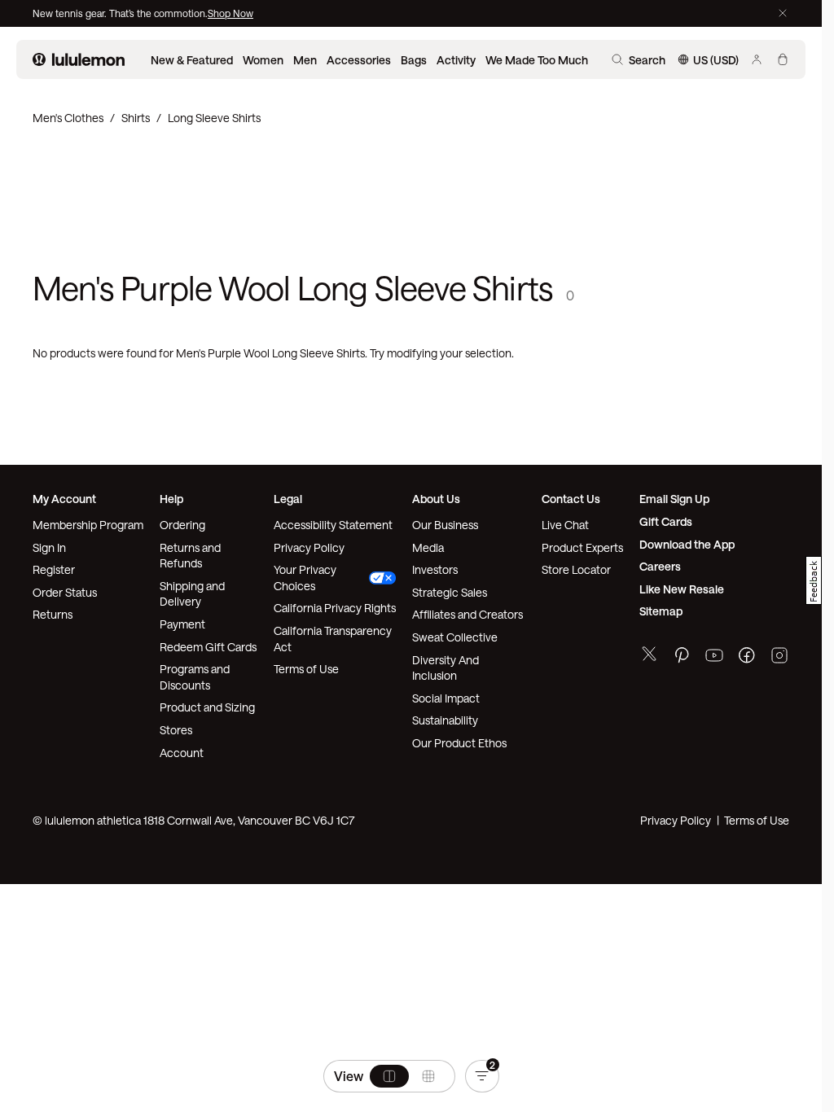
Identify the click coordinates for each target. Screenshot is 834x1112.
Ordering (182, 525)
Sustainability (445, 720)
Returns (52, 614)
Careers (660, 566)
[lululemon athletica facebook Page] (747, 657)
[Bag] (783, 59)
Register (54, 569)
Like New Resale (681, 589)
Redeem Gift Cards (208, 647)
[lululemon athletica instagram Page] (779, 657)
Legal (288, 499)
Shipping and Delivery (192, 594)
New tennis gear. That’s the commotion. (120, 13)
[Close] (783, 13)
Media (428, 547)
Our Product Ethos (459, 743)
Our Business (445, 525)
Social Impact (446, 698)
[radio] (389, 1076)
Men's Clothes (68, 118)
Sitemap (661, 611)
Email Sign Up (674, 499)
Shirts (135, 118)
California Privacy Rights (335, 608)
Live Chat (565, 525)
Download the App (687, 544)
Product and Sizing (207, 707)
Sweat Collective (455, 637)
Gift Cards (665, 521)
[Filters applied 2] (482, 1076)
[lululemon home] (78, 59)
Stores (176, 730)
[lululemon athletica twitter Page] (649, 656)
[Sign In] (757, 59)
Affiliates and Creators (467, 614)
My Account (64, 499)
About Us (436, 499)
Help (171, 499)
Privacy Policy (309, 547)
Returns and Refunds (190, 556)
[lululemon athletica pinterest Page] (681, 657)
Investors (435, 569)
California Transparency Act (333, 639)
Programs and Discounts (195, 677)
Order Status (65, 592)
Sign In (49, 547)
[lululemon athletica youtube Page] (714, 657)
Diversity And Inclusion (445, 668)
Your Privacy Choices (305, 578)
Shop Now (230, 13)
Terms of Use (306, 669)
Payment (182, 624)
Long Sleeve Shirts (214, 118)
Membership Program (88, 525)
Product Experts (582, 547)
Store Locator (576, 569)
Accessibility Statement (333, 525)
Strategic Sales (449, 592)
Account (182, 753)
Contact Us (571, 499)
